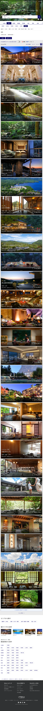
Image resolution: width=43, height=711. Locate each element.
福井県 (17, 657)
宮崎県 (31, 670)
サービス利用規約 (10, 700)
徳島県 (8, 667)
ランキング (19, 686)
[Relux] (4, 1)
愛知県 (17, 660)
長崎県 (17, 670)
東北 (9, 23)
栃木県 (13, 650)
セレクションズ (19, 688)
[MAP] (40, 44)
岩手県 (7, 26)
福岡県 (8, 670)
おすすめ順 (28, 44)
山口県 (26, 665)
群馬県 (17, 650)
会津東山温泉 (3, 34)
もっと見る (21, 613)
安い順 (37, 44)
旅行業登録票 (36, 700)
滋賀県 (8, 662)
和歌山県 (31, 662)
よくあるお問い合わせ (34, 685)
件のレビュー (10, 62)
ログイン (29, 1)
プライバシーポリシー (16, 700)
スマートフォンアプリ (8, 690)
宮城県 (12, 26)
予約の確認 (40, 1)
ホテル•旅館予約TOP (5, 679)
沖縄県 (8, 672)
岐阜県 (8, 660)
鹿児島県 (36, 670)
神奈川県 (22, 652)
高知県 (22, 667)
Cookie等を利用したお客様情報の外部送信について (27, 700)
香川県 (13, 667)
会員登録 (24, 1)
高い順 (33, 44)
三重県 (22, 660)
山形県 (21, 26)
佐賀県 (13, 670)
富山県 (8, 657)
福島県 (26, 26)
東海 (33, 23)
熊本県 (22, 670)
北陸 (28, 23)
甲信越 (23, 23)
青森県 (3, 26)
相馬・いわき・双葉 (13, 29)
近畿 (38, 23)
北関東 (13, 23)
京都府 (13, 662)
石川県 (13, 657)
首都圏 (18, 23)
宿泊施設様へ (6, 688)
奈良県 (26, 662)
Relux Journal (19, 685)
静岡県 (13, 660)
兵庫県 (22, 662)
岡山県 (17, 665)
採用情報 (31, 688)
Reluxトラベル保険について (8, 686)
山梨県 (13, 655)
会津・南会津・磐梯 (22, 29)
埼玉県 (8, 652)
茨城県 (8, 650)
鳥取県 (8, 665)
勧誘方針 (6, 700)
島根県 (13, 665)
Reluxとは (35, 1)
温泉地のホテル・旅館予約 (13, 679)
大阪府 (17, 662)
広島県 (22, 665)
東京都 (17, 652)
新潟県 (8, 655)
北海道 (4, 23)
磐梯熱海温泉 (10, 34)
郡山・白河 (30, 29)
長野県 (17, 655)
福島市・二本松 (4, 29)
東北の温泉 (20, 679)
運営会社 (31, 686)
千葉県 (13, 652)
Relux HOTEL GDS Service (34, 690)
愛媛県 (17, 667)
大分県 (26, 670)
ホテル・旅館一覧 (20, 690)
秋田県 (16, 26)
